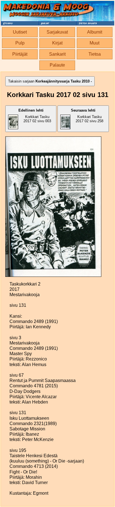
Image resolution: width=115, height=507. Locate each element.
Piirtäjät (19, 54)
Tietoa (94, 54)
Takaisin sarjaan (50, 81)
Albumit (94, 32)
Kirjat (57, 43)
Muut (94, 43)
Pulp (20, 43)
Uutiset (20, 32)
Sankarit (57, 54)
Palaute (57, 65)
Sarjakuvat (57, 32)
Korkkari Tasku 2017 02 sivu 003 (34, 115)
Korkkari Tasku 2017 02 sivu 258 (87, 115)
